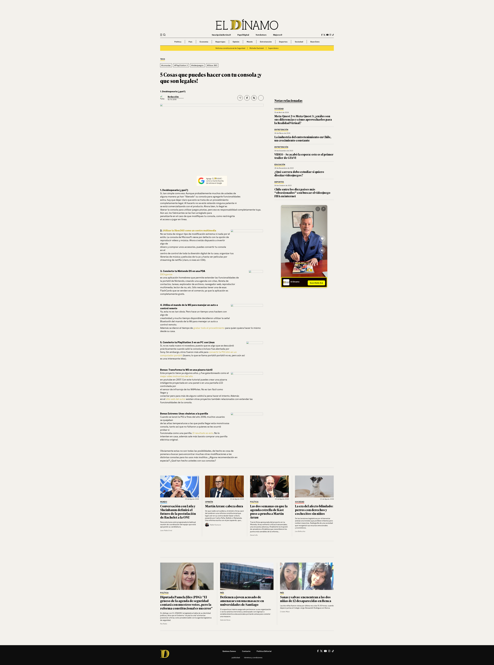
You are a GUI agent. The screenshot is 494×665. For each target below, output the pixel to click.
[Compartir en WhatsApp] (261, 98)
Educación (279, 165)
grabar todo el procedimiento (209, 327)
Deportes (283, 42)
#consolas (166, 65)
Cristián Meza (285, 612)
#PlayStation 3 (181, 65)
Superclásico (273, 48)
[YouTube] (327, 35)
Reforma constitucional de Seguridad (230, 48)
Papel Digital (243, 34)
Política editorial (264, 651)
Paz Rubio (163, 624)
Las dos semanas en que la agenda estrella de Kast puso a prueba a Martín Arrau (269, 511)
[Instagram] (330, 35)
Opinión (236, 42)
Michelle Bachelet (256, 48)
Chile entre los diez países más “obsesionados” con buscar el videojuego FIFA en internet (302, 192)
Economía (204, 42)
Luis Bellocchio (300, 531)
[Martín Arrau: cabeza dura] (224, 486)
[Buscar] (164, 34)
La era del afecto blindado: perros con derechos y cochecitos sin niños (314, 510)
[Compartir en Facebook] (247, 98)
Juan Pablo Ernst (166, 530)
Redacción (173, 96)
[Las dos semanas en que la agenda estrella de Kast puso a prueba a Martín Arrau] (269, 486)
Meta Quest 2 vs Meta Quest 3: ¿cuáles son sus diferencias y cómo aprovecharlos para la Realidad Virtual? (303, 119)
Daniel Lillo (254, 535)
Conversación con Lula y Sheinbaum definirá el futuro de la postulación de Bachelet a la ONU (178, 511)
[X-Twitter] (324, 35)
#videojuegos (197, 65)
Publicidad (236, 657)
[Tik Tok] (333, 651)
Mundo (250, 42)
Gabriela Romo (225, 620)
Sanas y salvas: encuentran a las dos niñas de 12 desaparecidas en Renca (305, 599)
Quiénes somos (229, 651)
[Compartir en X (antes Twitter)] (254, 98)
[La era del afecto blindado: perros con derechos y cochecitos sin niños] (314, 486)
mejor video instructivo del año (176, 376)
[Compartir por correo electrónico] (240, 98)
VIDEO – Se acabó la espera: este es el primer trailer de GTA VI (303, 156)
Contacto (246, 651)
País (190, 42)
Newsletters (261, 34)
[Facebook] (321, 35)
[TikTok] (333, 35)
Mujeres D (277, 34)
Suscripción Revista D (221, 34)
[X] (321, 651)
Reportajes (220, 42)
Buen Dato (315, 42)
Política (177, 42)
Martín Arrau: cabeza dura (224, 506)
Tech (162, 59)
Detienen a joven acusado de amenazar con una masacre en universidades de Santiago (242, 601)
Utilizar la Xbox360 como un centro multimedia (189, 230)
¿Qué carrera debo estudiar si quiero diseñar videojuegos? (299, 173)
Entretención (266, 42)
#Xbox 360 (212, 65)
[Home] (247, 24)
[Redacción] (163, 98)
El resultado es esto (203, 433)
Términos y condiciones (253, 657)
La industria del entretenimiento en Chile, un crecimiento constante (302, 138)
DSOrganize (166, 274)
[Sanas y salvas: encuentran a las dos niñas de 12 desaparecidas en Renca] (307, 576)
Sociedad (299, 42)
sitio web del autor (176, 399)
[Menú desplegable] (161, 35)
